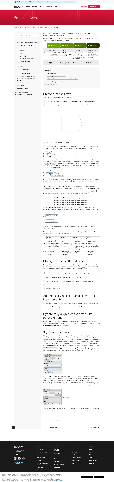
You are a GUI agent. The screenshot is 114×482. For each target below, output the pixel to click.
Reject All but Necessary (87, 477)
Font (47, 411)
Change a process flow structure (56, 76)
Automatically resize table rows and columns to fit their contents (70, 307)
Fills (85, 341)
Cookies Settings (75, 477)
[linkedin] (14, 454)
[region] (57, 477)
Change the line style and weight (83, 349)
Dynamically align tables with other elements (55, 325)
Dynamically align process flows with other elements (62, 82)
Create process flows (53, 73)
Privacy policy (59, 480)
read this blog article (67, 420)
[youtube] (17, 454)
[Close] (111, 477)
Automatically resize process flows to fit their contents (62, 79)
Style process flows (52, 84)
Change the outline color (50, 347)
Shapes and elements (63, 40)
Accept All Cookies (99, 477)
